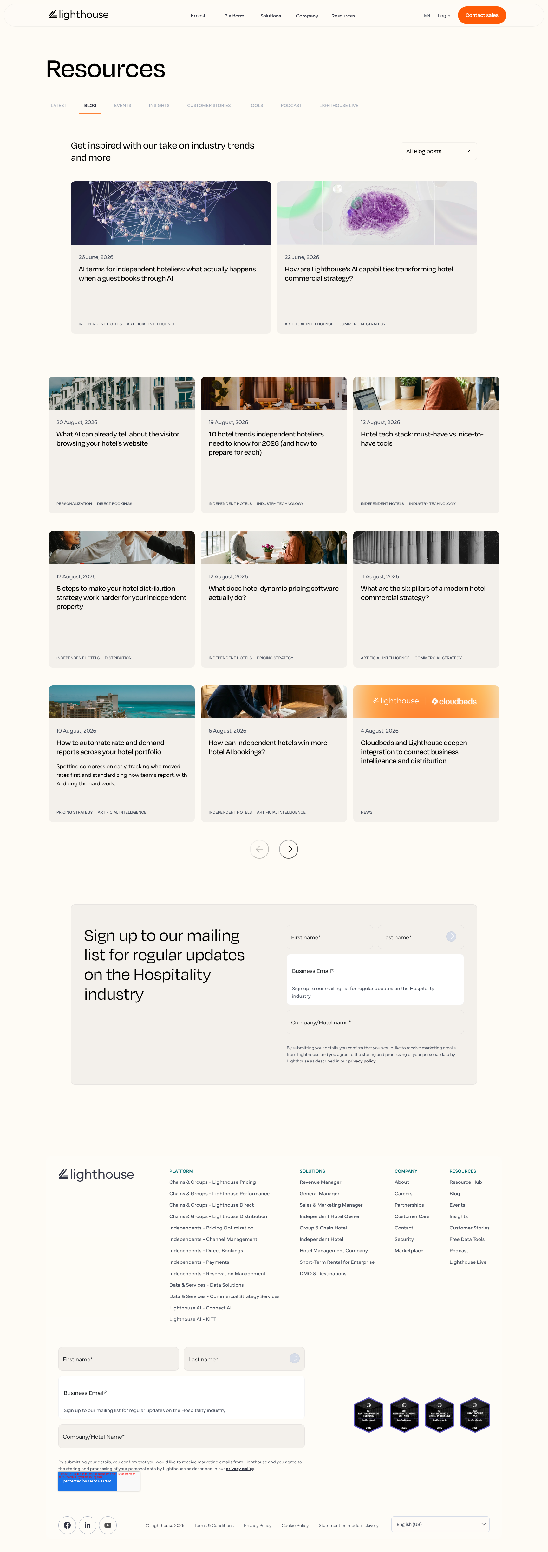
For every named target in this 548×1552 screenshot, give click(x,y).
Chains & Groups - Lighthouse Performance (219, 1193)
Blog (455, 1193)
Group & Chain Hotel (323, 1227)
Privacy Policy (257, 1525)
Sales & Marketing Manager (331, 1204)
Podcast (459, 1250)
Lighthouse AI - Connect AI (200, 1307)
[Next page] (288, 849)
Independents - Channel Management (213, 1239)
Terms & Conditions (214, 1525)
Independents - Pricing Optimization (211, 1227)
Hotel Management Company (334, 1250)
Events (457, 1204)
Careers (403, 1193)
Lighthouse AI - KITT (192, 1319)
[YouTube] (108, 1525)
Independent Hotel (321, 1239)
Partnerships (409, 1204)
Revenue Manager (321, 1181)
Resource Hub (466, 1181)
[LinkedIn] (87, 1525)
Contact (404, 1227)
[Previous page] (259, 849)
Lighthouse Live (468, 1261)
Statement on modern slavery (349, 1525)
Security (404, 1239)
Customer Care (412, 1216)
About (402, 1181)
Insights (459, 1216)
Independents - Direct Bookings (206, 1250)
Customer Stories (470, 1227)
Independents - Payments (199, 1261)
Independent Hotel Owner (330, 1216)
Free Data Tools (467, 1239)
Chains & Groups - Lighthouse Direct (211, 1204)
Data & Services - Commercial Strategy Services (224, 1296)
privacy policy (361, 1060)
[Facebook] (67, 1525)
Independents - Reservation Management (217, 1273)
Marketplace (409, 1250)
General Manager (320, 1193)
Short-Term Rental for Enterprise (337, 1261)
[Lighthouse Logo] (78, 15)
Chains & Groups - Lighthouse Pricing (212, 1181)
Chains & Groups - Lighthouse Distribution (218, 1216)
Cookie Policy (295, 1525)
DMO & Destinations (323, 1273)
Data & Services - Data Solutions (206, 1284)
